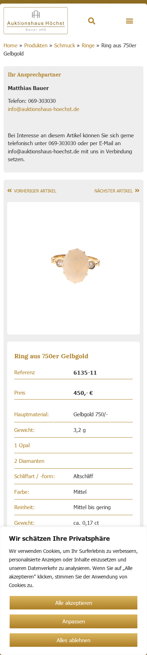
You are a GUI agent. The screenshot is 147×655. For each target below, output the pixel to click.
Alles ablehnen (73, 640)
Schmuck (64, 45)
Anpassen (73, 621)
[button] (129, 21)
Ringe (88, 45)
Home (10, 45)
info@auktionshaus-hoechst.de (43, 108)
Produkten (35, 45)
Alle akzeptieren (73, 602)
